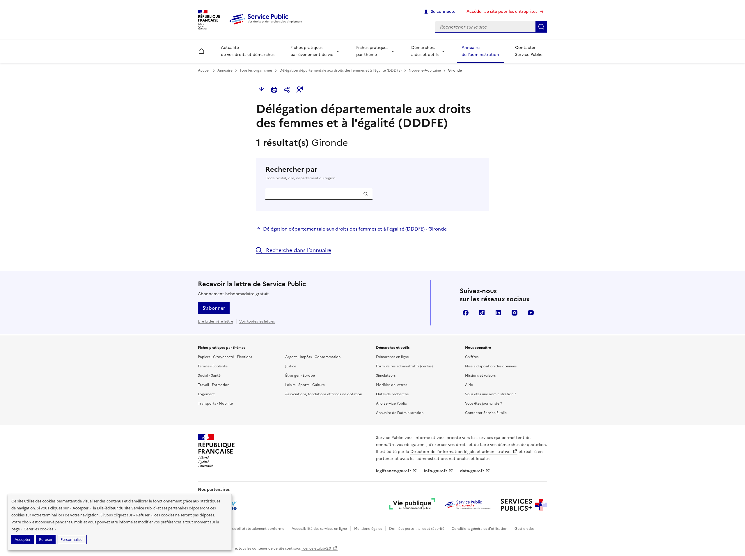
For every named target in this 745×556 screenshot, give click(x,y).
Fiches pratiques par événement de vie (311, 51)
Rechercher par (300, 173)
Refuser (45, 539)
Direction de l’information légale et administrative (461, 452)
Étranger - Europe (300, 375)
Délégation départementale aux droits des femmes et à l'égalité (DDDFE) (340, 70)
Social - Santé (209, 375)
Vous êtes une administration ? (490, 394)
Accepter (23, 539)
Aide (469, 384)
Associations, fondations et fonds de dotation (323, 394)
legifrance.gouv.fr (393, 471)
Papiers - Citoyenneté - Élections (225, 357)
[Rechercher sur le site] (541, 27)
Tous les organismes (256, 70)
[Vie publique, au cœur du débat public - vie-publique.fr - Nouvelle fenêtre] (412, 504)
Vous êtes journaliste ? (483, 403)
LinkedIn (498, 312)
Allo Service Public (391, 403)
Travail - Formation (213, 384)
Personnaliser (72, 539)
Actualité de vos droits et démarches (247, 51)
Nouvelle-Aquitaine (425, 70)
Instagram (514, 312)
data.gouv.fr (472, 471)
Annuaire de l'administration (399, 412)
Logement (206, 394)
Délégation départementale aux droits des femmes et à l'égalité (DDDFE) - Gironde (355, 228)
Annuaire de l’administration (480, 51)
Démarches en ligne (392, 357)
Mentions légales (368, 528)
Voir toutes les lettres (257, 321)
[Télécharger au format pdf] (261, 89)
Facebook (465, 312)
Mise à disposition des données (491, 366)
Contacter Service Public (528, 51)
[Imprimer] (274, 89)
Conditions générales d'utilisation (479, 528)
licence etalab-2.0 (316, 548)
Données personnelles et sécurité (416, 528)
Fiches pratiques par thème (372, 51)
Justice (290, 366)
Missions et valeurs (480, 375)
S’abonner (214, 307)
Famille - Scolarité (213, 366)
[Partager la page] (287, 89)
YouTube (531, 312)
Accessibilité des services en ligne (319, 528)
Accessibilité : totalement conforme (254, 528)
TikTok (482, 312)
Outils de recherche (392, 394)
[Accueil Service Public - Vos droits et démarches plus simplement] (267, 24)
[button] (300, 89)
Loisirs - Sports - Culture (305, 384)
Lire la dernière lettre (215, 321)
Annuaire (225, 70)
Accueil (204, 70)
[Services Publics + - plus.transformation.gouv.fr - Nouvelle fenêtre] (524, 504)
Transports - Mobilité (215, 403)
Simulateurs (385, 375)
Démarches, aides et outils (425, 51)
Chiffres (471, 357)
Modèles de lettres (391, 384)
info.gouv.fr (435, 471)
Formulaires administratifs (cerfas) (404, 366)
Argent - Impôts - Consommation (312, 357)
